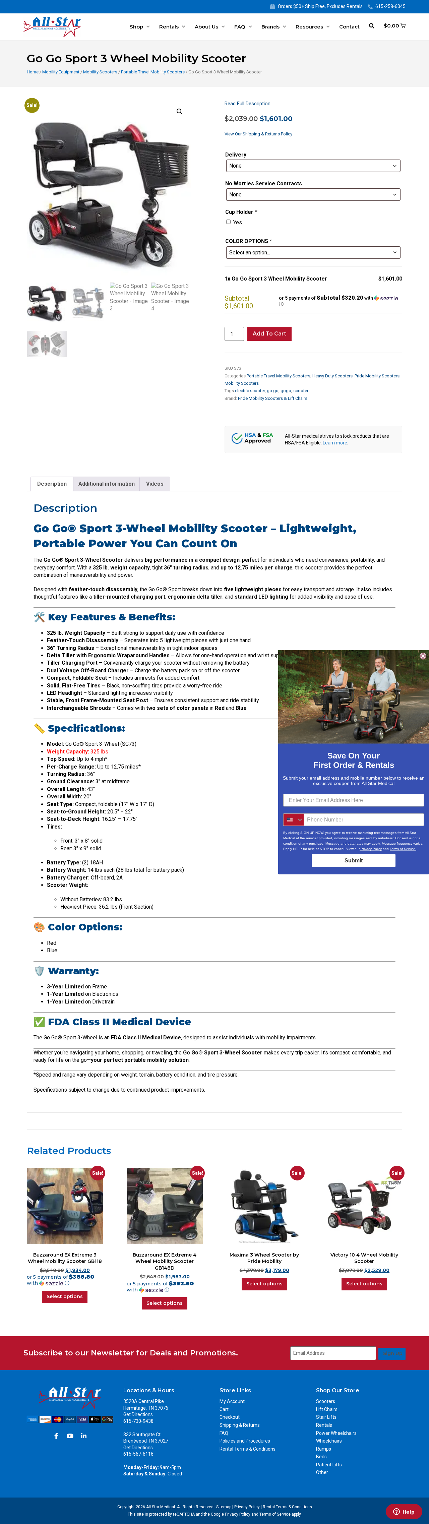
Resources (309, 26)
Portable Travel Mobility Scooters (153, 71)
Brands (270, 26)
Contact (349, 26)
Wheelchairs (329, 1441)
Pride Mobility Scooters (377, 375)
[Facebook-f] (56, 1436)
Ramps (323, 1449)
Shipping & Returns (240, 1425)
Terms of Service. (403, 848)
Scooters (325, 1401)
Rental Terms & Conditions (247, 1449)
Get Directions (138, 1414)
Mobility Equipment (60, 71)
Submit (354, 860)
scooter (300, 390)
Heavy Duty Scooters (332, 375)
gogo (286, 390)
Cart (224, 1409)
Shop (136, 26)
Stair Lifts (326, 1417)
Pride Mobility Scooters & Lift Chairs (272, 398)
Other (322, 1472)
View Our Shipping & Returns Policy (258, 133)
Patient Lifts (329, 1464)
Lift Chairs (327, 1409)
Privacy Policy (247, 1507)
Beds (321, 1456)
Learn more (335, 442)
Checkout (230, 1417)
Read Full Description (247, 104)
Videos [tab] (155, 484)
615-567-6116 (138, 1454)
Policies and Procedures (245, 1441)
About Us (206, 26)
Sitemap (223, 1507)
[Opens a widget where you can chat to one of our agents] (403, 1512)
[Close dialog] (423, 656)
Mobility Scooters (100, 71)
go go (273, 390)
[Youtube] (70, 1436)
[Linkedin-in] (84, 1436)
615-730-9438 (138, 1421)
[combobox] (294, 819)
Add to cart (269, 333)
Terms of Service (275, 1514)
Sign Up (393, 1353)
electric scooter (250, 390)
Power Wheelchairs (336, 1433)
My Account (232, 1401)
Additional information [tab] (106, 484)
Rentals (169, 26)
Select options (65, 1296)
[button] (180, 112)
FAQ (239, 26)
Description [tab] (52, 484)
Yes (237, 222)
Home (33, 71)
